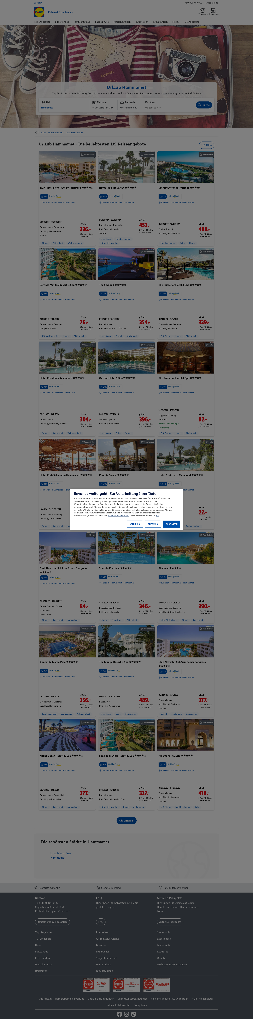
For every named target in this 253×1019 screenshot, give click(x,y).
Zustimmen (172, 524)
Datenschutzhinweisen (118, 515)
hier (157, 515)
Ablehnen (135, 524)
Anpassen (153, 524)
